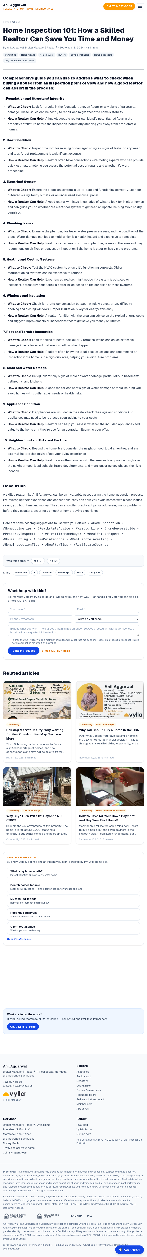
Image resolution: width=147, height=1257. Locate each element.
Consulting (10, 54)
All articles (83, 1071)
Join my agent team (15, 1152)
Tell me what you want (90, 1099)
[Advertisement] (73, 977)
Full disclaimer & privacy (68, 1245)
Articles (16, 22)
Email (80, 572)
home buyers (46, 54)
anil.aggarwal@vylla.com (18, 1085)
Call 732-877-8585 (119, 6)
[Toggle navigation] (140, 6)
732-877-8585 (12, 1081)
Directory (82, 1081)
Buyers (62, 54)
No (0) (53, 561)
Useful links (84, 1085)
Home (6, 22)
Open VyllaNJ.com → (19, 939)
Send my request (23, 650)
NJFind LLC (47, 1245)
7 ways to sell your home (19, 1148)
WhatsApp (64, 572)
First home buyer (105, 724)
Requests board (86, 1095)
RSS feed (82, 1125)
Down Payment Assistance (110, 810)
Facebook (21, 572)
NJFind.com (84, 1134)
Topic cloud (84, 1076)
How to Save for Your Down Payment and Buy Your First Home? (107, 818)
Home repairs (28, 54)
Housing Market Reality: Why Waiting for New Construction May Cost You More (35, 734)
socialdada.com (11, 1248)
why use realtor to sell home (19, 60)
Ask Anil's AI (129, 1249)
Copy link (94, 572)
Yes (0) (37, 561)
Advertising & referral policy (98, 1245)
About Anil (83, 1108)
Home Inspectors (103, 54)
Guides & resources (89, 1090)
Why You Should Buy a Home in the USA (109, 730)
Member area (84, 1104)
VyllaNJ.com (84, 1129)
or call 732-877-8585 (56, 650)
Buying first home (80, 54)
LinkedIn (46, 572)
